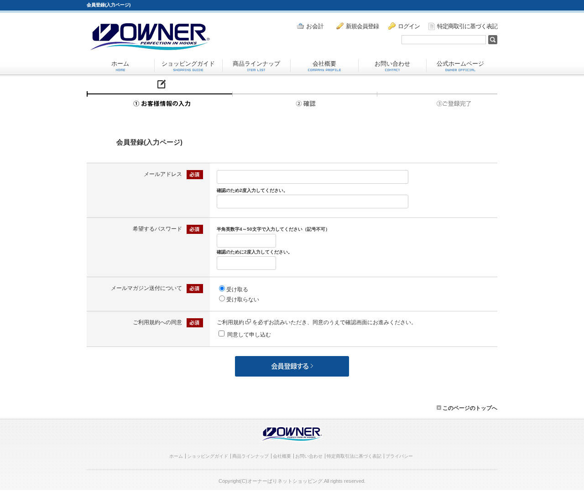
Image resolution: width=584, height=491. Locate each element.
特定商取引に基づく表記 (467, 26)
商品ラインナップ (256, 63)
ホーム (120, 63)
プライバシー (399, 456)
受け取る (237, 289)
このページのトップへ (469, 408)
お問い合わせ (392, 63)
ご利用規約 (230, 322)
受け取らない (242, 299)
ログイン (409, 26)
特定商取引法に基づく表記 (354, 456)
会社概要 (324, 63)
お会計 (315, 26)
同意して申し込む (249, 334)
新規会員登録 (362, 26)
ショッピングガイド (188, 63)
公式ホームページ (460, 63)
